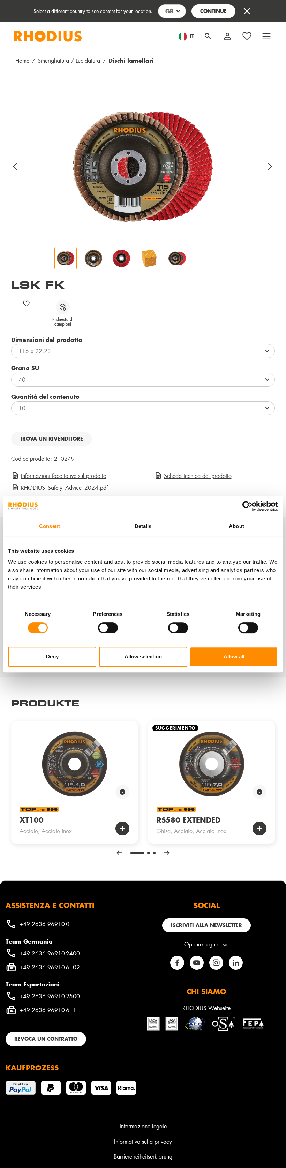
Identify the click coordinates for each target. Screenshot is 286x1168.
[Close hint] (247, 11)
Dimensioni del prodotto (46, 339)
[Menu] (266, 36)
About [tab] (236, 526)
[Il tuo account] (227, 36)
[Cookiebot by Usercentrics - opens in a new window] (247, 506)
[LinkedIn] (236, 963)
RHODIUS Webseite (206, 1008)
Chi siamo (206, 991)
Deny (52, 656)
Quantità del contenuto (45, 396)
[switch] (108, 627)
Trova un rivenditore (51, 438)
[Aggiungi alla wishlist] (26, 303)
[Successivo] (270, 166)
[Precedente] (15, 166)
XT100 (32, 819)
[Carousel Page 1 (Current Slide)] (137, 853)
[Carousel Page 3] (154, 853)
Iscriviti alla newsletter (206, 925)
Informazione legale (143, 1126)
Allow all (234, 656)
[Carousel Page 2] (148, 853)
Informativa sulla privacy (143, 1141)
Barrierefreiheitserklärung (143, 1156)
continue (213, 11)
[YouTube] (197, 963)
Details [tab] (143, 526)
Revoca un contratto (45, 1039)
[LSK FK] (143, 167)
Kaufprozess (32, 1067)
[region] (143, 180)
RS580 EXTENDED (188, 819)
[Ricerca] (207, 36)
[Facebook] (177, 963)
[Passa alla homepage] (48, 36)
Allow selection (143, 656)
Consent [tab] (49, 526)
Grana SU (25, 368)
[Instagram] (216, 963)
